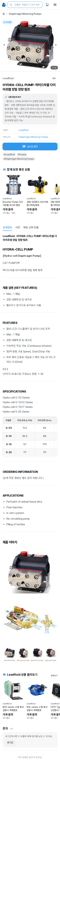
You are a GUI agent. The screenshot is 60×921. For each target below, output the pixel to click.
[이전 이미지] (4, 45)
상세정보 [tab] (7, 227)
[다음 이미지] (56, 45)
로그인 (10, 742)
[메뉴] (55, 4)
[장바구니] (47, 4)
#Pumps (22, 154)
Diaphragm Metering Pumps (25, 14)
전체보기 (54, 675)
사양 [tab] (17, 227)
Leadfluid (8, 78)
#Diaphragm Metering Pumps (19, 159)
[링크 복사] (54, 78)
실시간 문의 (32, 146)
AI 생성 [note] (8, 22)
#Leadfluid (9, 154)
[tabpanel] (30, 448)
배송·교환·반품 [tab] (31, 227)
